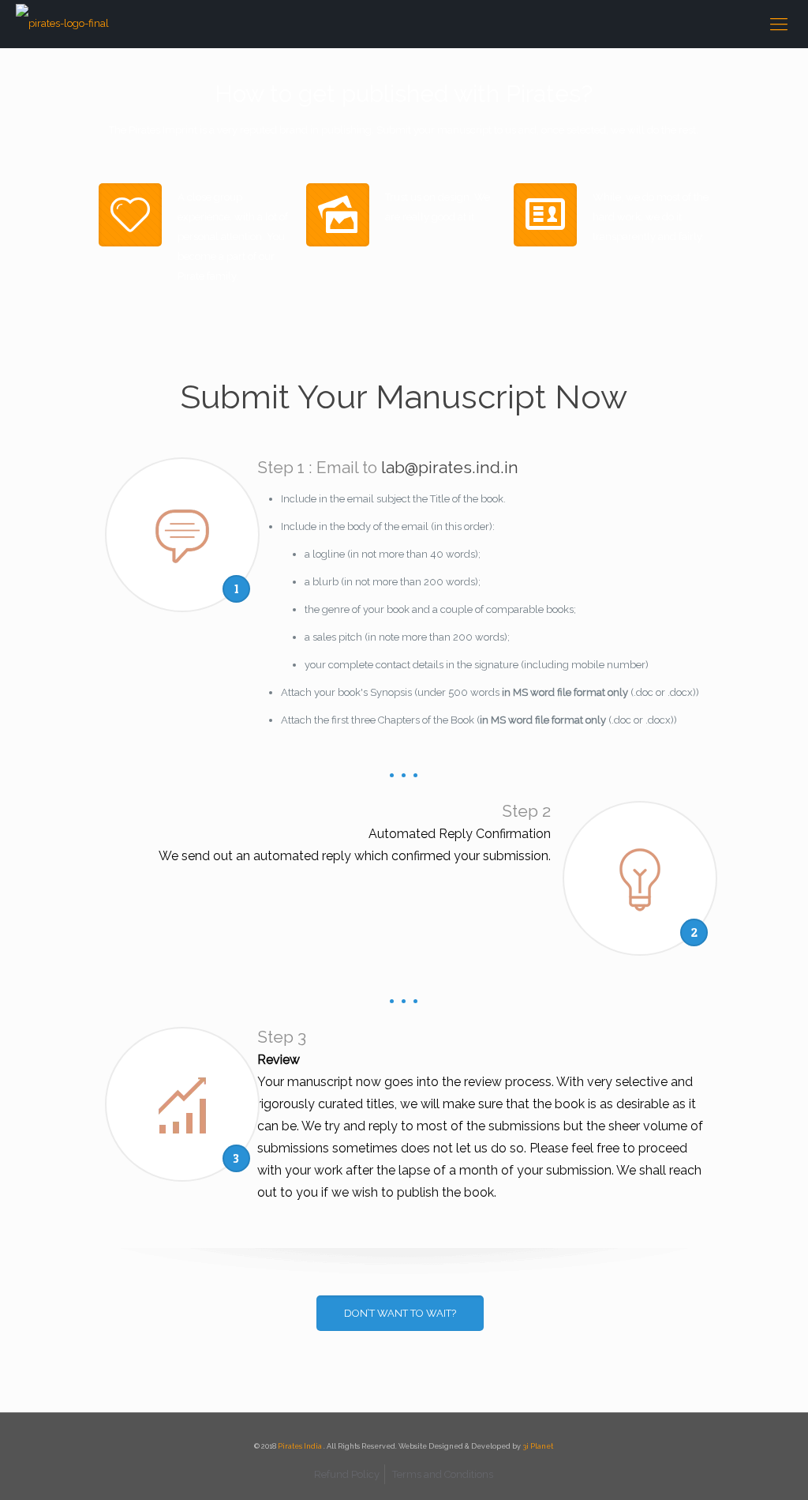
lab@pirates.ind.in (449, 467)
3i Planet (537, 1446)
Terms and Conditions (442, 1474)
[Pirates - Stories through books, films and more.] (62, 23)
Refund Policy (347, 1474)
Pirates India (301, 1446)
